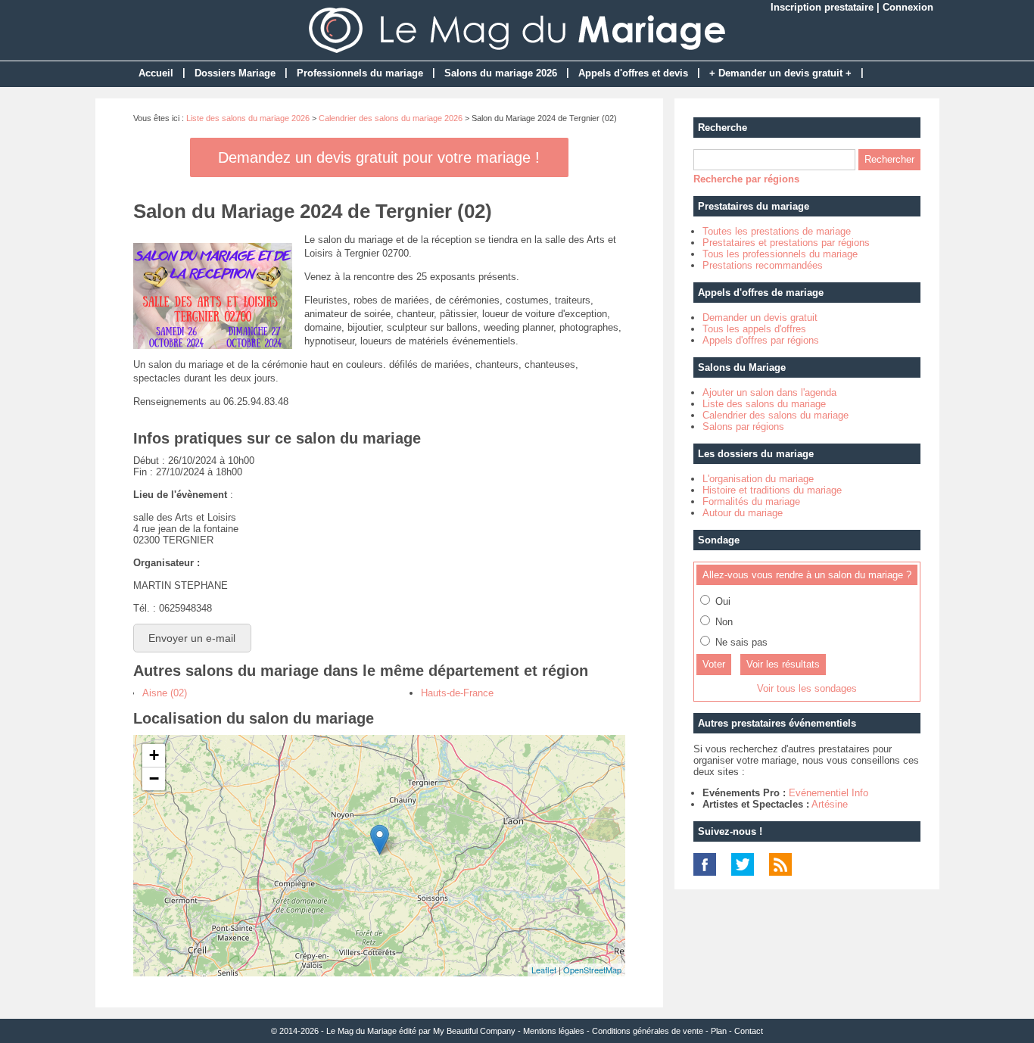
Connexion (908, 7)
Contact (748, 1030)
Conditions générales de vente (647, 1030)
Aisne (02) (164, 693)
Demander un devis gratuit (760, 317)
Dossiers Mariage (235, 73)
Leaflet (543, 970)
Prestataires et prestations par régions (786, 242)
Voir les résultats (783, 664)
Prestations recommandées (762, 265)
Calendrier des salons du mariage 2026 (390, 118)
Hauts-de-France (457, 693)
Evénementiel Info (828, 793)
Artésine (829, 804)
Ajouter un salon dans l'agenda (769, 392)
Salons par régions (743, 426)
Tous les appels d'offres (754, 329)
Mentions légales (553, 1030)
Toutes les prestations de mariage (776, 231)
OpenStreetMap (592, 970)
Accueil (156, 73)
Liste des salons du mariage (764, 403)
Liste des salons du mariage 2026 (248, 118)
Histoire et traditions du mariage (772, 490)
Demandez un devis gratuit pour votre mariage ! (379, 157)
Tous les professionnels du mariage (780, 254)
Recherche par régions (746, 179)
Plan (719, 1030)
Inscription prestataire (822, 7)
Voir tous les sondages (807, 688)
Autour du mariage (742, 512)
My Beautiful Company (474, 1030)
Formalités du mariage (751, 501)
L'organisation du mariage (758, 478)
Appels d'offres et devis (633, 73)
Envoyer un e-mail (191, 638)
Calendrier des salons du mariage (775, 415)
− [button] (154, 778)
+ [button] (154, 755)
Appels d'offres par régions (760, 340)
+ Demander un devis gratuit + (780, 73)
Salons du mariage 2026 (500, 73)
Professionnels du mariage (360, 73)
